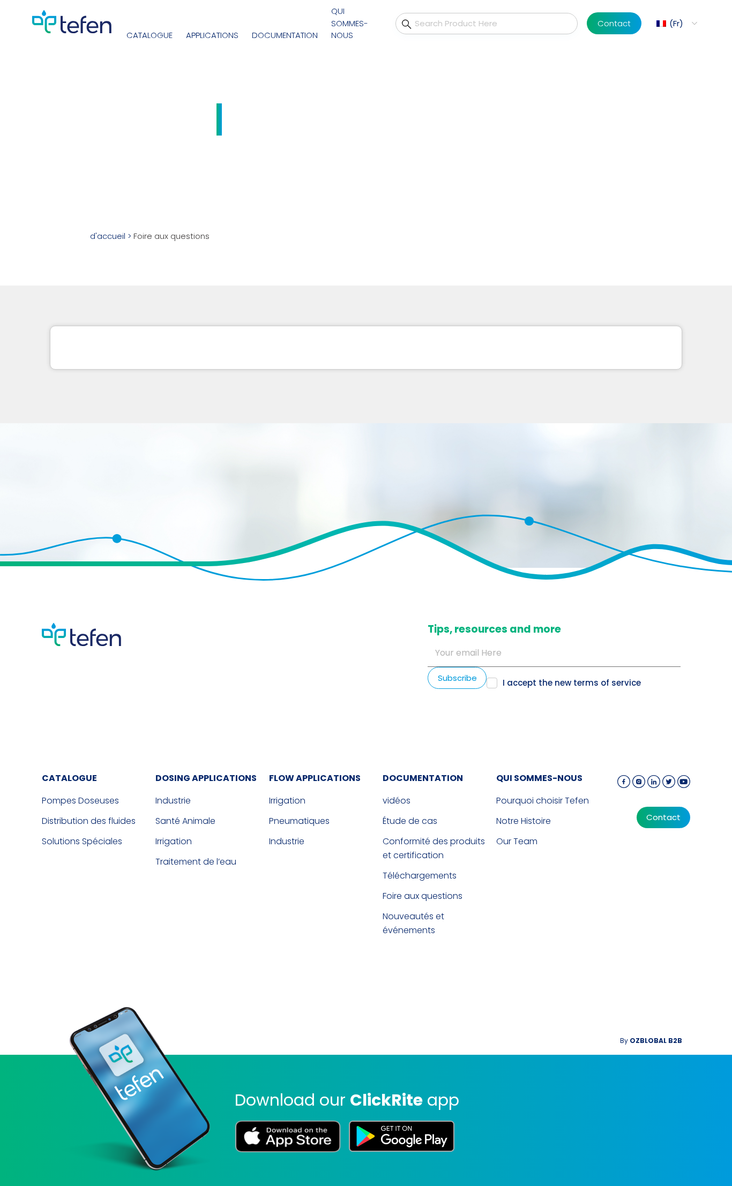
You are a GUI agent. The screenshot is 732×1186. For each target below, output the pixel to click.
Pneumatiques (299, 821)
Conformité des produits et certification (434, 848)
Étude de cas (410, 821)
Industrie (173, 800)
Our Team (516, 841)
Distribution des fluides (89, 821)
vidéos (396, 800)
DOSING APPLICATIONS (206, 778)
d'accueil (107, 236)
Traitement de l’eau (195, 861)
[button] (675, 23)
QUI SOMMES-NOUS (349, 23)
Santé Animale (185, 821)
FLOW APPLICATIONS (315, 778)
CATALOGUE (149, 35)
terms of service (607, 682)
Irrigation (173, 841)
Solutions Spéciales (82, 841)
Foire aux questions (422, 896)
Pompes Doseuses (80, 800)
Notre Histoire (523, 821)
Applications (212, 35)
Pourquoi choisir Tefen (542, 800)
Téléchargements (420, 875)
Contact (614, 23)
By (651, 1040)
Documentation (285, 35)
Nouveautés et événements (413, 923)
